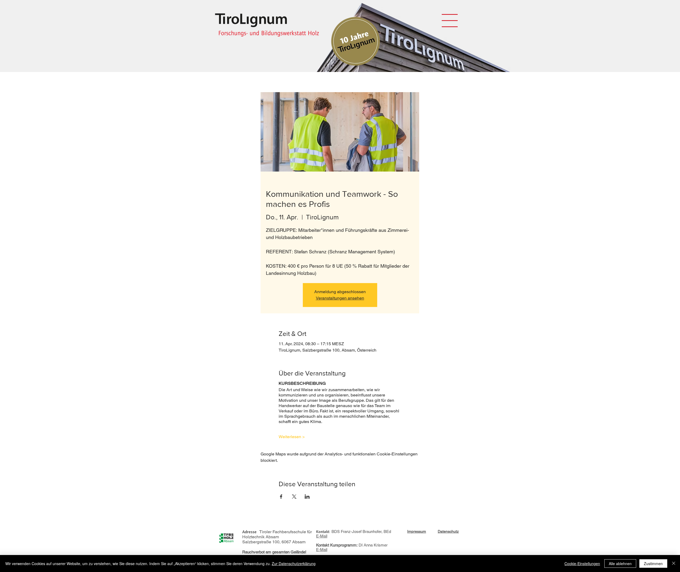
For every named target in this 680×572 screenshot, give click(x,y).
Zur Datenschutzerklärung (294, 563)
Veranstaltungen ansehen (340, 298)
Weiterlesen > (292, 436)
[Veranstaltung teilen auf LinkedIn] (307, 496)
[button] (450, 20)
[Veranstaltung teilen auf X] (294, 496)
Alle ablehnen (620, 563)
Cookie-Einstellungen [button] (582, 563)
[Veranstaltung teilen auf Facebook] (281, 496)
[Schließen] (673, 563)
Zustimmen (653, 563)
